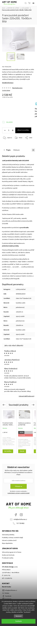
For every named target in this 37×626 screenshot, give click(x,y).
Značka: (6, 90)
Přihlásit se (18, 486)
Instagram (21, 514)
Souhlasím (18, 621)
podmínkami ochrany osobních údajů (18, 493)
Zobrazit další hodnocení (26, 396)
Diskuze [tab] (16, 150)
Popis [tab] (8, 150)
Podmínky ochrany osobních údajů (12, 538)
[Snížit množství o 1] (4, 130)
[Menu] (33, 3)
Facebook (15, 514)
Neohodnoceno (17, 88)
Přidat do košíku (23, 130)
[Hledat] (25, 3)
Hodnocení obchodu (8, 555)
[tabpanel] (9, 431)
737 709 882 (20, 523)
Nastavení (19, 616)
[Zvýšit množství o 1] (12, 130)
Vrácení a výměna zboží (9, 540)
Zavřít (30, 143)
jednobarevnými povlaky (10, 246)
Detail (22, 451)
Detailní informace (7, 83)
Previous (4, 405)
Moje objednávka (7, 543)
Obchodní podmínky (8, 535)
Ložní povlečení (20, 289)
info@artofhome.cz (20, 519)
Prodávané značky (7, 558)
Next (33, 405)
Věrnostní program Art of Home (11, 552)
